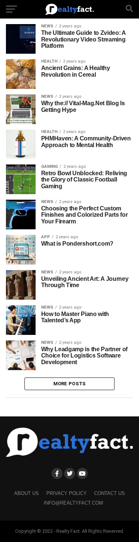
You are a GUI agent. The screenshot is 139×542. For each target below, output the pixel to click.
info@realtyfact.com (73, 503)
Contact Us (109, 493)
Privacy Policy (66, 493)
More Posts (69, 383)
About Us (26, 493)
